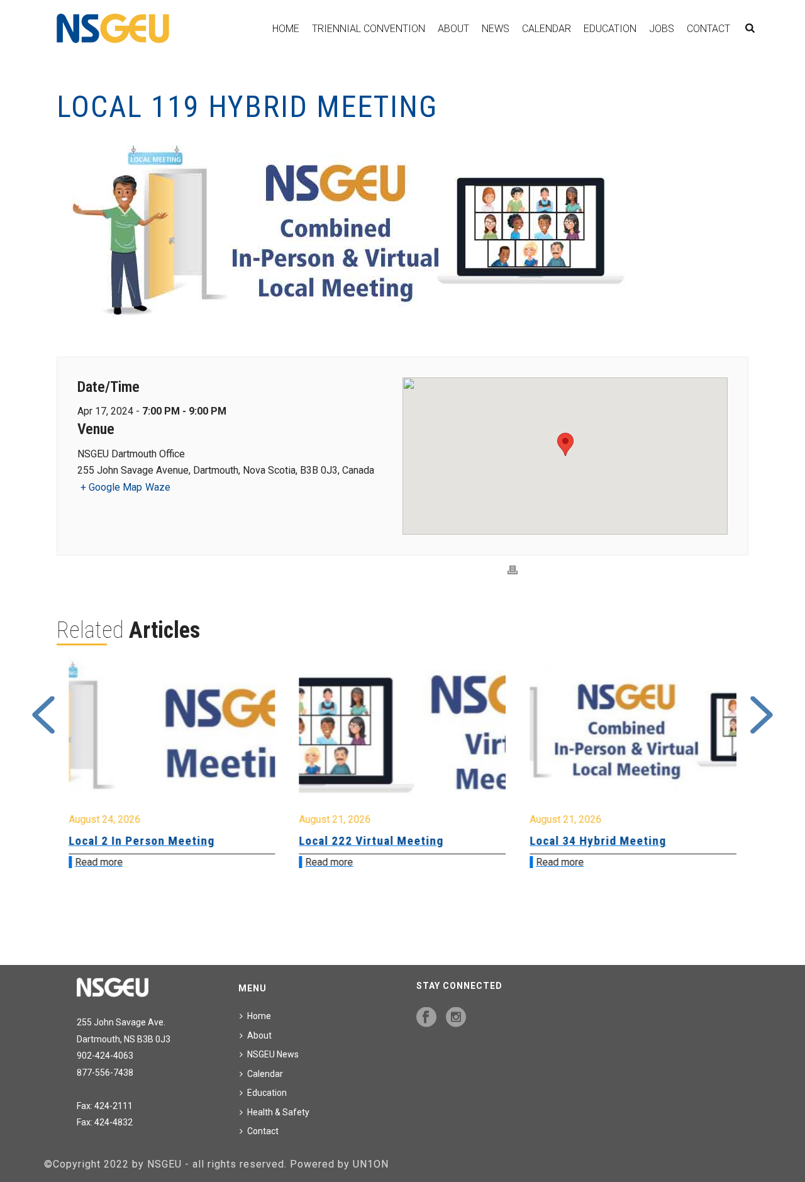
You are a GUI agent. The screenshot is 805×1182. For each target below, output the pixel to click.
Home (285, 29)
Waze (157, 487)
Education (610, 29)
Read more (99, 862)
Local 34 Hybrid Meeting (368, 841)
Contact (708, 29)
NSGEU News (273, 1054)
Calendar (546, 29)
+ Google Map (111, 487)
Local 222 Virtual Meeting (141, 841)
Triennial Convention (368, 29)
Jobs (661, 29)
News (495, 29)
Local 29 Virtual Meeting (599, 841)
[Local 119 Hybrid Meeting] (402, 234)
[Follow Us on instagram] (456, 1018)
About (453, 29)
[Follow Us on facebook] (426, 1018)
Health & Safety (278, 1112)
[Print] (513, 570)
